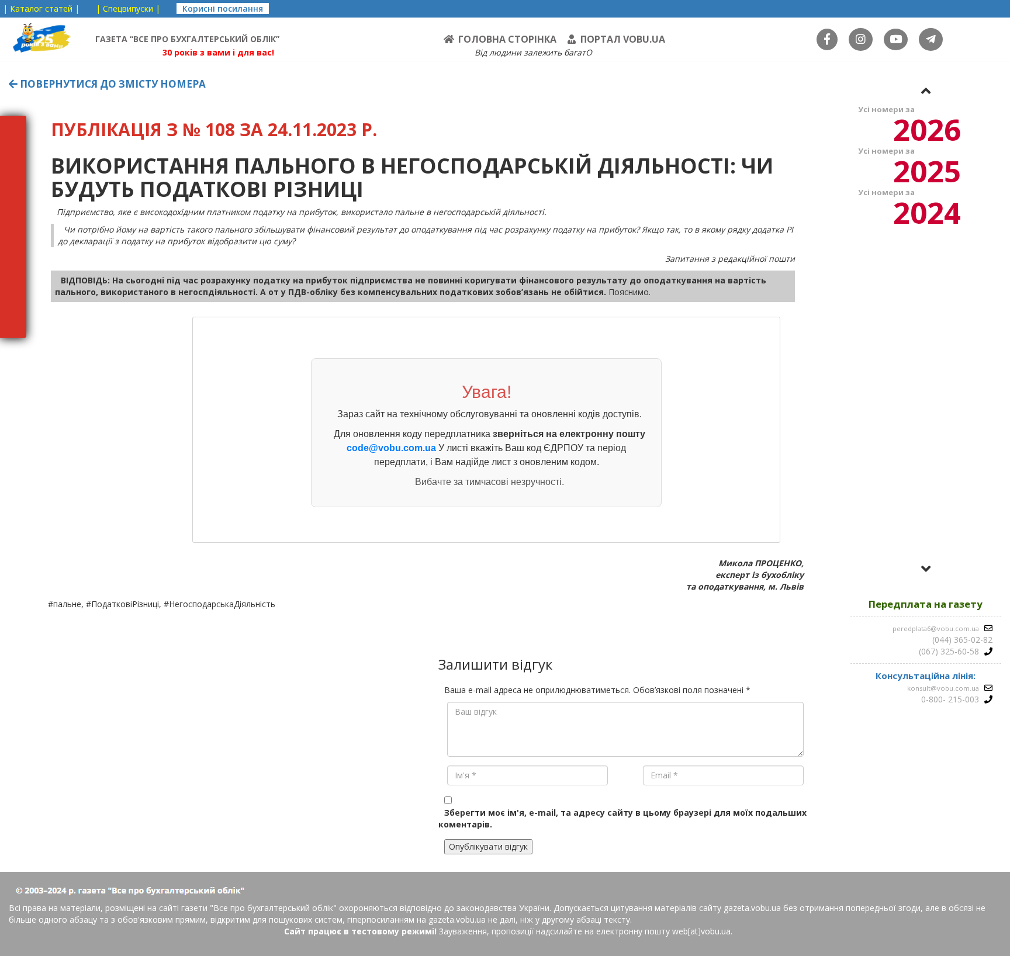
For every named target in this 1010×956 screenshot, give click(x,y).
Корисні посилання (222, 8)
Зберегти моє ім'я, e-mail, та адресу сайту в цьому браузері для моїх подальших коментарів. (622, 818)
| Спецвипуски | (128, 8)
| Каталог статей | (41, 8)
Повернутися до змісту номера (112, 84)
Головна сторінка (507, 39)
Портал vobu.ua (622, 39)
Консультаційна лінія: (926, 675)
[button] (926, 90)
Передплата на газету (926, 604)
